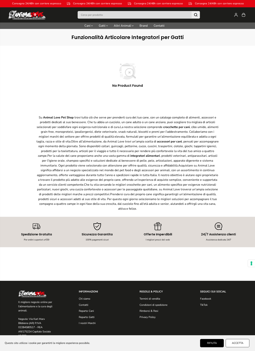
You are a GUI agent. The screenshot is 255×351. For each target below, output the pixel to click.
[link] (36, 293)
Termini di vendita (150, 299)
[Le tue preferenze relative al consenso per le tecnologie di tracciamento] (251, 263)
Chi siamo (84, 299)
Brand (144, 26)
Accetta (237, 343)
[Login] (236, 14)
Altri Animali (123, 26)
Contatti (159, 26)
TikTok (204, 305)
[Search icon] (196, 15)
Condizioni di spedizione (153, 305)
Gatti (102, 26)
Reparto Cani (86, 311)
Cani (87, 26)
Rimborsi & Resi (149, 311)
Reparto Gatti (86, 317)
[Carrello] (243, 14)
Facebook (205, 299)
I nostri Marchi (87, 323)
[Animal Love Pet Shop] (27, 15)
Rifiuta (212, 343)
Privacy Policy (148, 317)
